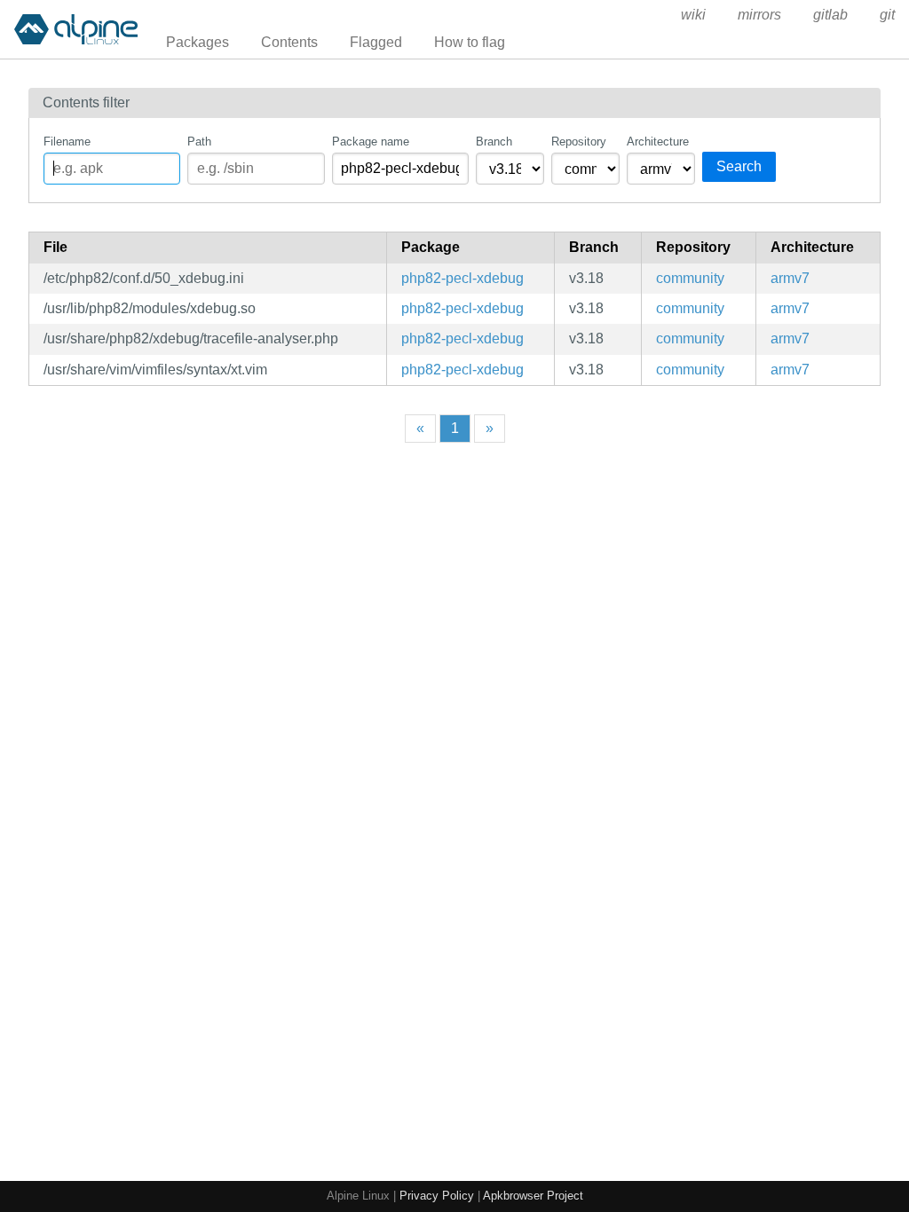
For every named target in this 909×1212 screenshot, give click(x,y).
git (887, 14)
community (690, 278)
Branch (494, 141)
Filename (67, 141)
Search (739, 166)
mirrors (759, 14)
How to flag (469, 42)
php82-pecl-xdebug (462, 278)
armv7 (790, 278)
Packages (197, 42)
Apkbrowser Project (533, 1195)
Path (199, 141)
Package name (370, 141)
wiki (693, 14)
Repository (578, 141)
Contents (289, 42)
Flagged (376, 42)
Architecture (658, 141)
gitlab (830, 14)
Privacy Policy (436, 1195)
